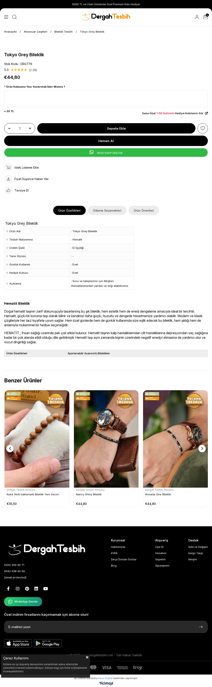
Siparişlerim (162, 565)
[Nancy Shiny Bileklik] (106, 439)
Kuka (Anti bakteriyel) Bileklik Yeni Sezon (33, 494)
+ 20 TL (9, 111)
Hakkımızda (118, 546)
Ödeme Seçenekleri (107, 210)
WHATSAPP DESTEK (109, 153)
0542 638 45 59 (14, 571)
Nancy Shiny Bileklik (89, 494)
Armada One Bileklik (158, 494)
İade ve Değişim (198, 546)
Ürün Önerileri (144, 210)
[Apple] (18, 643)
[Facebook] (8, 589)
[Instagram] (17, 589)
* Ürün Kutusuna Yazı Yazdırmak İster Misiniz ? (34, 86)
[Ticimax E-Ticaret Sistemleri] (106, 684)
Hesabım (160, 553)
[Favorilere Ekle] (203, 128)
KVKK (114, 553)
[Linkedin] (36, 589)
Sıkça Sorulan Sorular (123, 559)
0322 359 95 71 (14, 565)
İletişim (192, 559)
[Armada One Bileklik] (175, 439)
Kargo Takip (195, 553)
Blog (114, 565)
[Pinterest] (27, 589)
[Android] (48, 643)
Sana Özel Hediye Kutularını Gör (173, 113)
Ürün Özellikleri (69, 210)
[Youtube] (45, 589)
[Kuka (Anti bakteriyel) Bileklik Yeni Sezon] (37, 439)
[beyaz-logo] (48, 549)
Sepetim (160, 559)
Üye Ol (159, 546)
